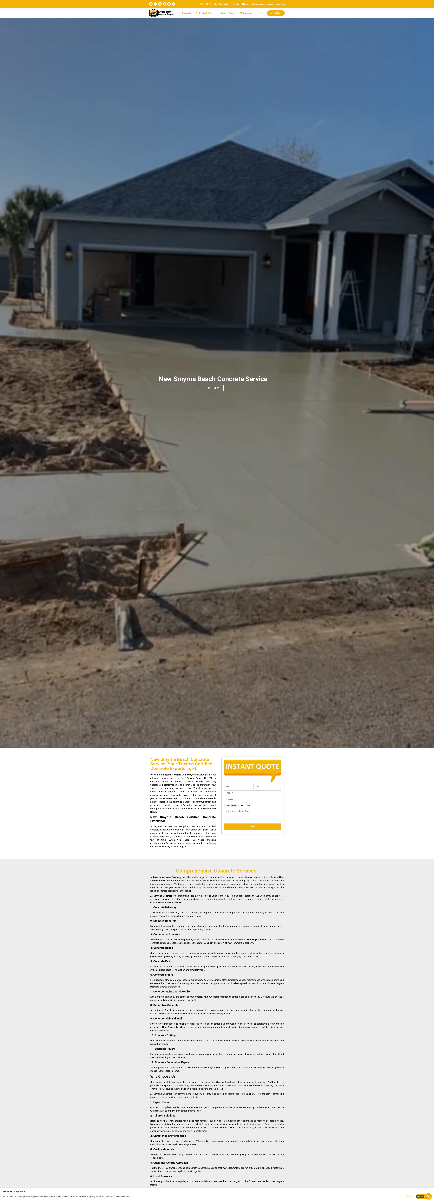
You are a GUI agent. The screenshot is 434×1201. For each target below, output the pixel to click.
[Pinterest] (173, 4)
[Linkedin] (169, 4)
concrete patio (229, 966)
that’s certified (169, 843)
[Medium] (164, 4)
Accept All (424, 1196)
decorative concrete (219, 1010)
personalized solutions (201, 1085)
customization (210, 1127)
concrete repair (215, 953)
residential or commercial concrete (212, 884)
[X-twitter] (160, 4)
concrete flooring (203, 980)
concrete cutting (194, 1040)
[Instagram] (155, 4)
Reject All (409, 1196)
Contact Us (247, 13)
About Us (188, 13)
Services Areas (227, 13)
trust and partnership (170, 1171)
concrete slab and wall (222, 1023)
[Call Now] (429, 1196)
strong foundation (161, 1067)
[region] (217, 1194)
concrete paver (203, 1054)
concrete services (181, 795)
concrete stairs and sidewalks (244, 996)
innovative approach (176, 926)
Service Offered (205, 13)
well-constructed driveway (166, 912)
